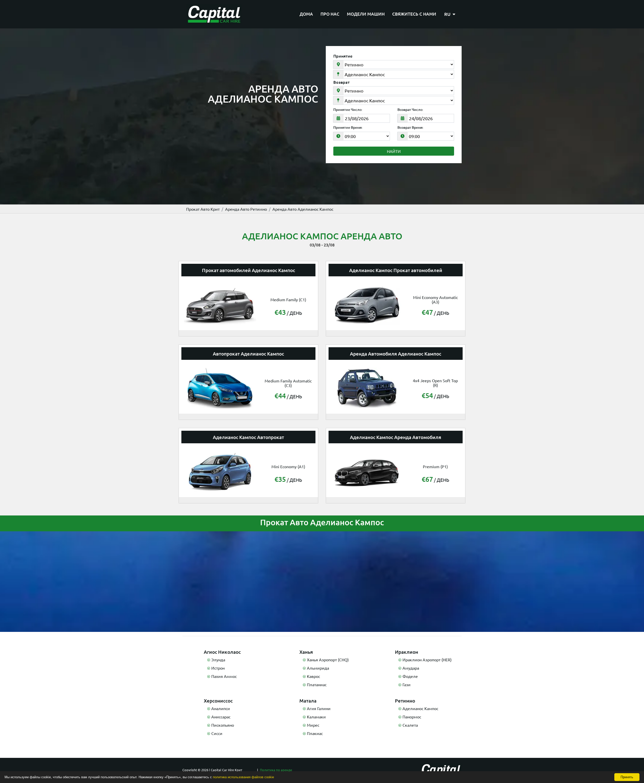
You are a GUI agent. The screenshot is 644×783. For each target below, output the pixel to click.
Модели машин (366, 14)
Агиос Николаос (222, 652)
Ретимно (405, 701)
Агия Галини (319, 708)
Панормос (412, 717)
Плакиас (315, 733)
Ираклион (406, 652)
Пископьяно (222, 725)
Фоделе (410, 676)
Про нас (329, 14)
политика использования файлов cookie (243, 777)
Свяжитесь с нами (414, 14)
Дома (306, 14)
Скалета (410, 725)
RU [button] (448, 14)
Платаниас (317, 684)
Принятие (342, 56)
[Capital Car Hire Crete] (214, 14)
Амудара (411, 668)
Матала (307, 701)
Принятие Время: (348, 127)
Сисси (216, 733)
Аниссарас (220, 717)
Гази (407, 684)
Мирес (313, 725)
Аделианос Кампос (420, 708)
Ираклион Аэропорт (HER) (427, 660)
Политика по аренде (276, 770)
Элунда (218, 660)
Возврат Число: (410, 109)
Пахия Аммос (224, 676)
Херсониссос (218, 701)
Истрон (218, 668)
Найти (394, 151)
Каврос (313, 676)
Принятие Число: (348, 109)
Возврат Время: (410, 127)
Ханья (306, 652)
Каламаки (316, 717)
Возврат (341, 82)
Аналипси (220, 708)
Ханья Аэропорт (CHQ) (328, 660)
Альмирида (318, 668)
